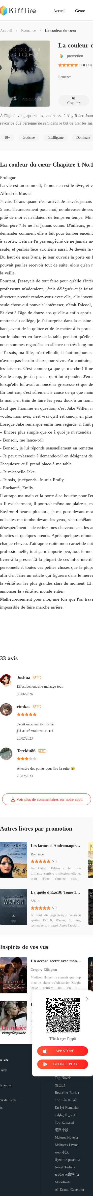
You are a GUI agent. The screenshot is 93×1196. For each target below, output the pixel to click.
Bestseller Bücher (67, 1093)
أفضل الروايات (65, 1115)
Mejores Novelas (66, 1137)
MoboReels (62, 1182)
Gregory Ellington (44, 970)
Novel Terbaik (65, 1167)
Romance (28, 30)
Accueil (6, 30)
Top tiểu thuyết (66, 1100)
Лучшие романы (67, 1160)
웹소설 (60, 1085)
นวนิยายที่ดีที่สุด (67, 1175)
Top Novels (63, 1078)
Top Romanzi (64, 1122)
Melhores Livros (66, 1145)
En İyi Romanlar (67, 1107)
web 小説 (62, 1152)
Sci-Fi (35, 901)
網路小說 (62, 1130)
